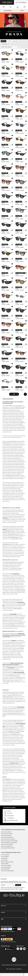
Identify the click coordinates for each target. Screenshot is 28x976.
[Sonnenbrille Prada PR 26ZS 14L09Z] (21, 82)
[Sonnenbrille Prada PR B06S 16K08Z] (21, 153)
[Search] (10, 7)
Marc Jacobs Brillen (6, 867)
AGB (7, 968)
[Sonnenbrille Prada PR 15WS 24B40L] (7, 110)
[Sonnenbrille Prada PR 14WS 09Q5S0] (7, 310)
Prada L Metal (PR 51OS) (19, 672)
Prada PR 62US (11, 667)
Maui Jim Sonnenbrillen (7, 844)
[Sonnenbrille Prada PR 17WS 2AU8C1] (7, 167)
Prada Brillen (4, 858)
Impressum (19, 968)
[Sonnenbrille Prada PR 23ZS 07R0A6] (21, 167)
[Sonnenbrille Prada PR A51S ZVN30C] (21, 295)
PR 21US (13, 640)
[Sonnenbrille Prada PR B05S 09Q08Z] (7, 224)
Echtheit (4, 529)
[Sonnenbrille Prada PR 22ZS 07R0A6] (7, 96)
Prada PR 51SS (20, 602)
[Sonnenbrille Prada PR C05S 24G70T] (21, 267)
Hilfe (2, 919)
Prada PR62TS (9, 664)
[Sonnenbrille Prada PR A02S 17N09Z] (7, 253)
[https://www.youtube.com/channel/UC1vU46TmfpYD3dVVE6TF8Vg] (24, 948)
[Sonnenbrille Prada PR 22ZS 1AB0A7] (21, 210)
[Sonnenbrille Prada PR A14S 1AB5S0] (7, 281)
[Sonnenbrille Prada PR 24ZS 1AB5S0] (21, 381)
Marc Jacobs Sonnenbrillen (8, 847)
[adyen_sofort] (19, 929)
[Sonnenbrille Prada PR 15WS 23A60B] (7, 338)
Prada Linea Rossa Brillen (7, 870)
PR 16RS (19, 633)
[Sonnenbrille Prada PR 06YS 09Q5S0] (21, 367)
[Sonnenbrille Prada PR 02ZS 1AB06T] (21, 196)
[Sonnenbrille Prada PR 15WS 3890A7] (21, 253)
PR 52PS (12, 663)
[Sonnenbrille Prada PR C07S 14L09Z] (21, 324)
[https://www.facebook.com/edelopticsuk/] (18, 948)
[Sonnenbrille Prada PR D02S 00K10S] (21, 352)
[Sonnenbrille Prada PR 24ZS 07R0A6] (7, 181)
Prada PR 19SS (17, 663)
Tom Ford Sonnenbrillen (7, 837)
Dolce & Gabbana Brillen (7, 861)
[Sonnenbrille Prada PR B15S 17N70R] (7, 53)
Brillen (22, 10)
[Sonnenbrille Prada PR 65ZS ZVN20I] (21, 96)
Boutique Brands (20, 707)
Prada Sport (5, 517)
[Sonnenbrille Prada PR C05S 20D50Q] (21, 181)
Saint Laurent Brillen (6, 865)
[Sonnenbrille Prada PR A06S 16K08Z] (21, 310)
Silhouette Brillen (5, 869)
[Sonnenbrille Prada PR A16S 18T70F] (21, 110)
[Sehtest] (3, 7)
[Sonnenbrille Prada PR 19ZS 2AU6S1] (7, 139)
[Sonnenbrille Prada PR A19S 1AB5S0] (7, 352)
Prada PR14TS (15, 664)
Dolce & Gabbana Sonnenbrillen (9, 842)
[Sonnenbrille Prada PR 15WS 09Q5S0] (7, 210)
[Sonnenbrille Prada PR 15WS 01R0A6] (21, 67)
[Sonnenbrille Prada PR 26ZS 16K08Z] (7, 124)
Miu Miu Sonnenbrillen (6, 833)
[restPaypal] (9, 929)
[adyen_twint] (14, 929)
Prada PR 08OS (13, 614)
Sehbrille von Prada (14, 762)
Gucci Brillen (4, 860)
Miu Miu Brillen (5, 856)
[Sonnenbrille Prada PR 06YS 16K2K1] (21, 338)
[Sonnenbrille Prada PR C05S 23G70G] (21, 281)
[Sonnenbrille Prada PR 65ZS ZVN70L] (7, 67)
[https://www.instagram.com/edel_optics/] (21, 948)
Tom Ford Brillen (5, 854)
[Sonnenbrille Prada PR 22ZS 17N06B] (7, 295)
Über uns (3, 905)
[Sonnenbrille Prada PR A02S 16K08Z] (7, 238)
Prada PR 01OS (15, 573)
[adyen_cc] (2, 929)
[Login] (17, 7)
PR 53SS (16, 635)
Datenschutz (12, 968)
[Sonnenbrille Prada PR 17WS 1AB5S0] (7, 82)
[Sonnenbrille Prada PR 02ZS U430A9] (21, 124)
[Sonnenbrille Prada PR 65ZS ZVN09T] (21, 53)
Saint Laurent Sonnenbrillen (8, 839)
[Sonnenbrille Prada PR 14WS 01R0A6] (7, 324)
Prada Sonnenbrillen (6, 832)
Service (3, 912)
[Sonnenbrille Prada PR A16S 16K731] (7, 196)
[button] (7, 2)
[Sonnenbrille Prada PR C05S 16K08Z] (7, 367)
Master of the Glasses (20, 723)
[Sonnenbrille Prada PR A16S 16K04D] (7, 153)
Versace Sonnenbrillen (6, 846)
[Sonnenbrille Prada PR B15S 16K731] (7, 267)
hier (21, 889)
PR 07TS (20, 635)
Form (21, 724)
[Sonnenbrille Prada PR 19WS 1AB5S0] (21, 238)
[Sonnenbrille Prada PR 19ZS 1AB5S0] (21, 224)
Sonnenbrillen (8, 10)
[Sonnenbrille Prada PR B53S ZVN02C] (7, 381)
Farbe (4, 726)
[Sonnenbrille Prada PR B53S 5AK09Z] (21, 139)
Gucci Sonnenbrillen (6, 835)
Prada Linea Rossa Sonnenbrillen (9, 840)
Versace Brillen (5, 863)
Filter (4, 41)
